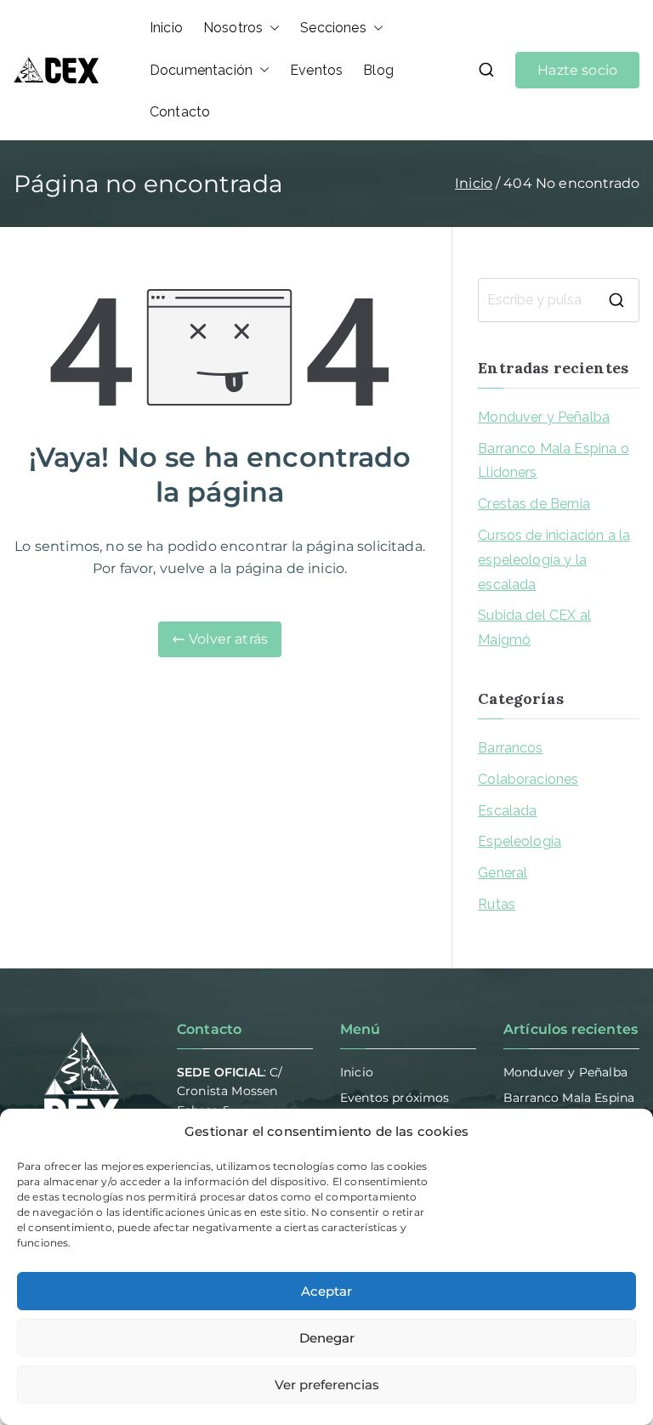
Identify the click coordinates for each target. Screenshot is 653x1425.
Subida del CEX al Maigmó (534, 627)
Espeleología (519, 841)
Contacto (180, 112)
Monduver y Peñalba (544, 417)
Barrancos (510, 748)
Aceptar (326, 1291)
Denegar (327, 1338)
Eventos (316, 70)
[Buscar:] (559, 300)
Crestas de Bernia (534, 504)
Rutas (496, 904)
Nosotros (233, 28)
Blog (378, 70)
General (502, 873)
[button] (271, 28)
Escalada (507, 811)
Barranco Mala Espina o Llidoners (553, 460)
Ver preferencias (327, 1385)
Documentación (201, 70)
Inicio (166, 28)
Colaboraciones (528, 779)
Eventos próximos (395, 1097)
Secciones (333, 28)
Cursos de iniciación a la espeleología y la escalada (554, 560)
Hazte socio (577, 70)
